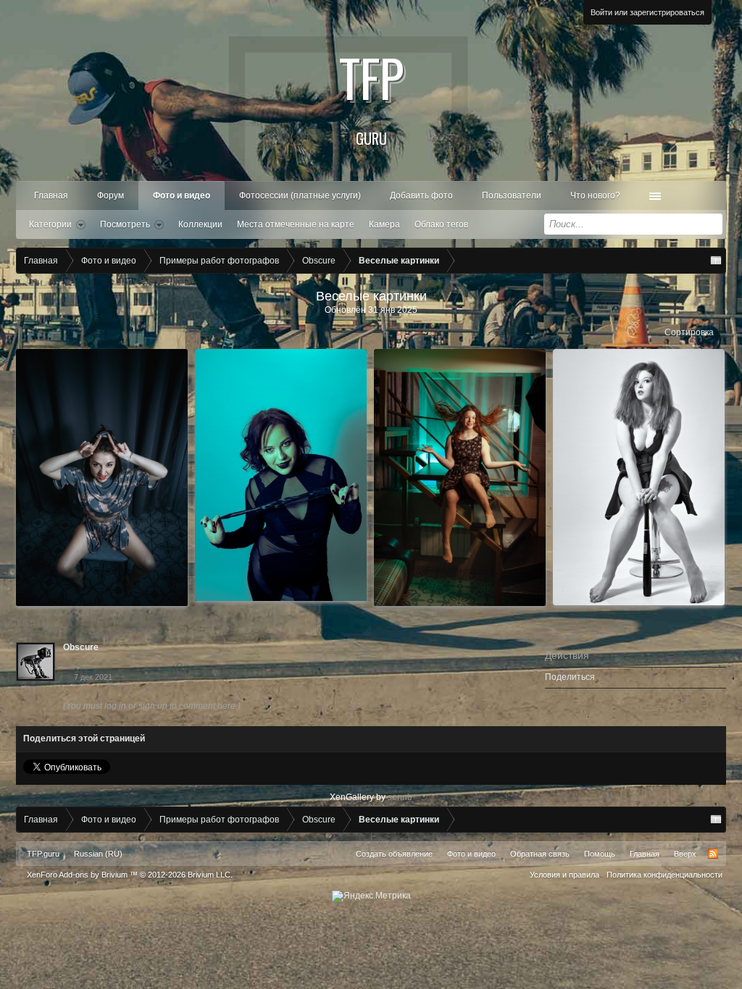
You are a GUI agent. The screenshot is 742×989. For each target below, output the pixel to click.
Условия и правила (564, 874)
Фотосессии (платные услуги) (300, 195)
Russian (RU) (98, 853)
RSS (713, 853)
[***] (102, 477)
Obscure (81, 647)
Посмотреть (125, 224)
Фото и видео (181, 195)
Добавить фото (421, 195)
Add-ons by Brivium (130, 874)
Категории (50, 224)
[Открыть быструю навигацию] (716, 260)
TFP (371, 94)
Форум (110, 195)
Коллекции (200, 224)
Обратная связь (540, 853)
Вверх (685, 853)
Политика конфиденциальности (664, 874)
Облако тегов (441, 224)
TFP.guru (43, 853)
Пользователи (511, 195)
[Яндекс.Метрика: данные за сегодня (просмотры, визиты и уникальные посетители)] (371, 896)
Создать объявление (394, 853)
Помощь (599, 853)
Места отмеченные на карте (295, 224)
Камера (384, 224)
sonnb (400, 797)
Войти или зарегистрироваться (647, 12)
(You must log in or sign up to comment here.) (152, 706)
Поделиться (570, 677)
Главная (51, 195)
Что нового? (595, 195)
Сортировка (689, 332)
